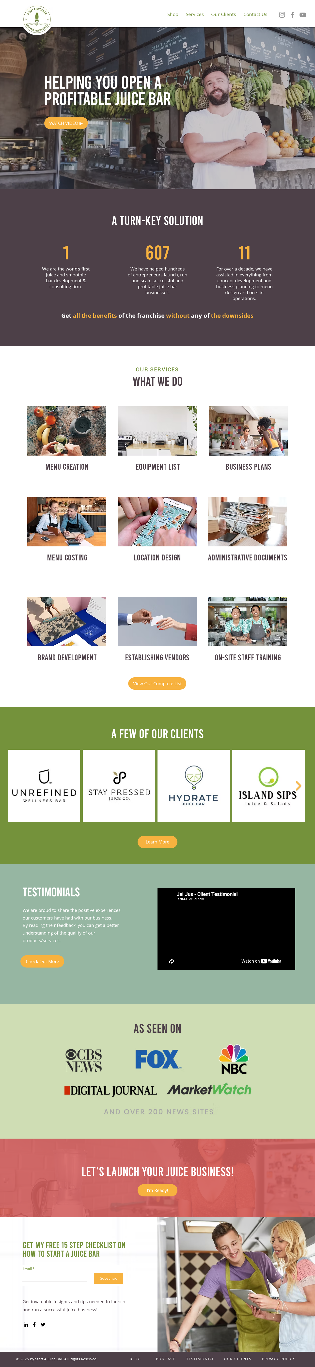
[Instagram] (282, 15)
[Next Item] (298, 786)
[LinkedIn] (26, 1324)
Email (28, 1269)
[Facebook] (292, 15)
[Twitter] (43, 1324)
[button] (66, 123)
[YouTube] (303, 15)
